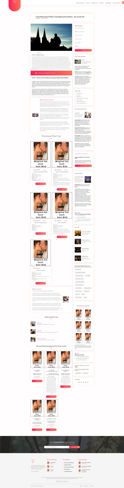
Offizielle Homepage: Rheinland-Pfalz (82, 356)
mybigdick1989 (53, 462)
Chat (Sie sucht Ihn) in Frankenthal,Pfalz (51, 422)
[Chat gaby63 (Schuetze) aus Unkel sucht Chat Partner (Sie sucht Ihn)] (88, 314)
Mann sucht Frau (78, 297)
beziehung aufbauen (87, 288)
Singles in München (85, 240)
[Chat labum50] (41, 252)
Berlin (76, 345)
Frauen (83, 59)
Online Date (85, 373)
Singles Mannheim (67, 464)
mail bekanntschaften (79, 275)
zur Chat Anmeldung (83, 165)
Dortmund (76, 347)
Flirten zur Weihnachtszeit (81, 103)
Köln (84, 345)
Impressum (91, 485)
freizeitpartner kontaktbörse (80, 272)
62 (44, 268)
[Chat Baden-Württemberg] (33, 339)
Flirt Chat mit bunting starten (41, 233)
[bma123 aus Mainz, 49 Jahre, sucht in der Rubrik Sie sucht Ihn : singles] (48, 466)
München (81, 345)
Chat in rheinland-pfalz (38, 55)
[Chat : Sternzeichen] (88, 179)
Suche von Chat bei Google (81, 217)
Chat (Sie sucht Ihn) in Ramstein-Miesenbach (37, 423)
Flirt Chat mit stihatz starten (62, 189)
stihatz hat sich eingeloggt (86, 462)
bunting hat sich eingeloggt (86, 466)
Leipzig (79, 347)
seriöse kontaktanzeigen (80, 281)
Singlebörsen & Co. (95, 2)
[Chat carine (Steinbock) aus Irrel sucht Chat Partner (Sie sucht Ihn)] (79, 337)
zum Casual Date (79, 99)
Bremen (90, 345)
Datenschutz (86, 485)
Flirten (83, 294)
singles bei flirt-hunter (79, 278)
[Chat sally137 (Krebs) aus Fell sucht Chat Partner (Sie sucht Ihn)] (79, 314)
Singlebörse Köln (85, 256)
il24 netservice (40, 485)
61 (66, 169)
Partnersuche (87, 2)
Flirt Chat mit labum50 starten (41, 283)
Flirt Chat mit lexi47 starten (62, 236)
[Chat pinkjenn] (41, 154)
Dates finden (101, 2)
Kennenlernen (86, 291)
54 (66, 220)
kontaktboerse (78, 269)
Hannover (87, 345)
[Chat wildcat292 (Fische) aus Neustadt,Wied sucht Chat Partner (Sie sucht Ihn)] (88, 326)
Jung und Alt (77, 113)
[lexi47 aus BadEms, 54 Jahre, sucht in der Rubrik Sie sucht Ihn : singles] (79, 470)
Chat (40, 52)
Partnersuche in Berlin (86, 231)
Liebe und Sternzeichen (79, 176)
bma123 (51, 466)
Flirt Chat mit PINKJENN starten (41, 184)
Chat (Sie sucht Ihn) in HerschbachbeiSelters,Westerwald (53, 374)
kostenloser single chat (79, 284)
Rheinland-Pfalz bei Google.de (81, 359)
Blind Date (77, 294)
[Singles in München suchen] (78, 241)
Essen (76, 348)
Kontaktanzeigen (108, 2)
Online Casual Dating (116, 2)
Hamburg (78, 345)
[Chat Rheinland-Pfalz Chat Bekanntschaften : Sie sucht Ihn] (14, 1)
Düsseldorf (89, 347)
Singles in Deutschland (80, 2)
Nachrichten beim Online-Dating (82, 98)
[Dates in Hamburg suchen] (78, 249)
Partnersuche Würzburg (68, 462)
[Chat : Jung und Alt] (88, 114)
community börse (78, 291)
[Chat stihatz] (62, 154)
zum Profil (51, 396)
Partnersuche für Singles (69, 467)
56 (44, 220)
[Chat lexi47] (62, 205)
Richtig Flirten (78, 96)
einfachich (52, 469)
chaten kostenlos (78, 288)
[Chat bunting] (41, 205)
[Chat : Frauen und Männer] (78, 61)
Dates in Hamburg (85, 248)
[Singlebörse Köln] (78, 258)
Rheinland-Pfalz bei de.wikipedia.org (82, 358)
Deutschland (38, 18)
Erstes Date (78, 94)
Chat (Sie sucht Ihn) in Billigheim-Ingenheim (65, 374)
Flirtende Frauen (79, 93)
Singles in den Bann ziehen (80, 101)
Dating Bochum (67, 469)
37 (44, 169)
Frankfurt (82, 347)
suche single (88, 275)
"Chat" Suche (83, 50)
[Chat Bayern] (33, 323)
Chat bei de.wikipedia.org (80, 215)
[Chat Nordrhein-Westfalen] (33, 331)
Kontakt (81, 485)
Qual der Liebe (78, 373)
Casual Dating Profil (68, 471)
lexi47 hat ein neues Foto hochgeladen (86, 470)
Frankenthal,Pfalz (51, 418)
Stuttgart (85, 347)
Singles (85, 297)
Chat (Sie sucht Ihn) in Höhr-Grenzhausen (37, 374)
